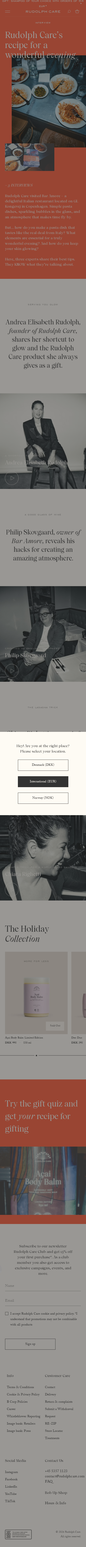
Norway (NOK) (43, 798)
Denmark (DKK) (43, 765)
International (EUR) (43, 782)
